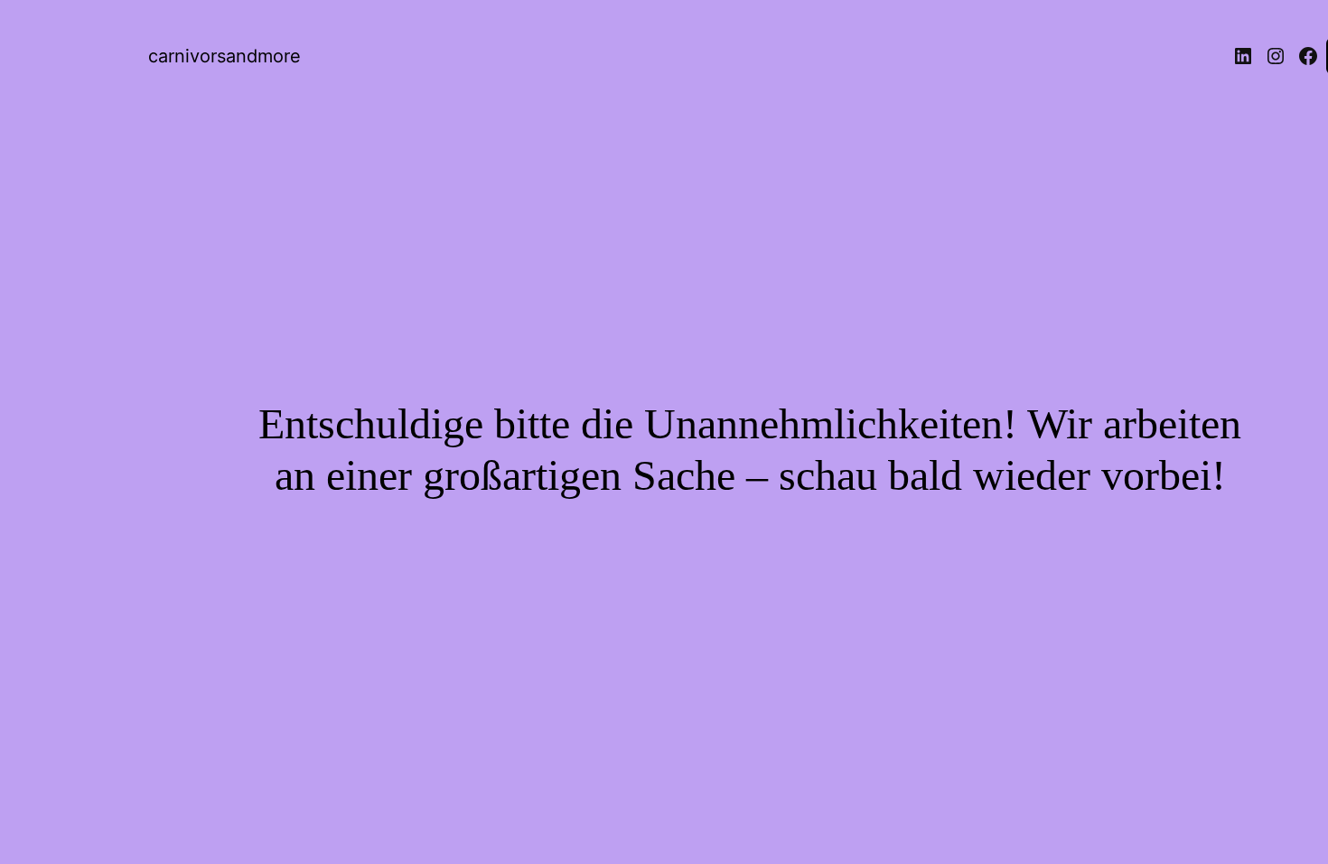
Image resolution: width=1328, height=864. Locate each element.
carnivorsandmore (224, 56)
